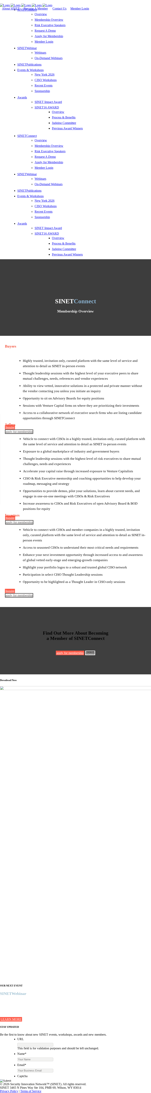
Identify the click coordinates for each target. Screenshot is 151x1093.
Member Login (79, 8)
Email (21, 1065)
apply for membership (19, 431)
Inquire (10, 427)
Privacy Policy (9, 1091)
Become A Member (36, 8)
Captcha (22, 1076)
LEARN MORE (11, 1019)
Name (21, 1053)
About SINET (11, 8)
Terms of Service (30, 1091)
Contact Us (59, 8)
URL (20, 1039)
